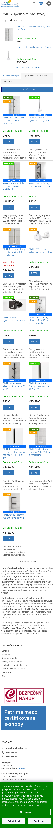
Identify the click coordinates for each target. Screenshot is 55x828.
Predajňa (5, 654)
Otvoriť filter (27, 89)
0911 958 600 (12, 756)
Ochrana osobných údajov (13, 668)
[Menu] (48, 3)
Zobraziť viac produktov (26, 67)
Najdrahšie (42, 75)
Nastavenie (26, 812)
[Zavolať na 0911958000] (20, 4)
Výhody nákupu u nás (11, 661)
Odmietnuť (13, 821)
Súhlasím (39, 821)
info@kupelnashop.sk (16, 748)
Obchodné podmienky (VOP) (14, 665)
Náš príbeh (6, 672)
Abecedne (7, 81)
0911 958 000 (12, 752)
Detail (8, 141)
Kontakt (5, 650)
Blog (3, 676)
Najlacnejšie (28, 75)
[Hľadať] (34, 3)
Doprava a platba (9, 658)
